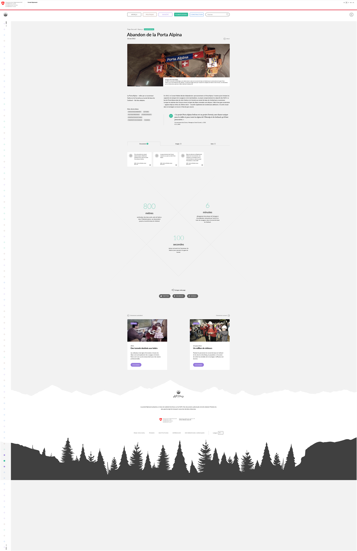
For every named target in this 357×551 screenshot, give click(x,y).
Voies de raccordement (134, 111)
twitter (166, 296)
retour (228, 39)
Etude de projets (146, 114)
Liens (213, 144)
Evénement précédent (136, 315)
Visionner (136, 365)
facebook (179, 296)
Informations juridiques (195, 433)
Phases (151, 433)
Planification (181, 15)
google (193, 296)
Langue (215, 433)
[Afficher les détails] (150, 165)
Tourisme (147, 120)
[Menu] (351, 14)
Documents (143, 144)
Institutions (163, 433)
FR (346, 2)
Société (165, 15)
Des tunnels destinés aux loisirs (144, 348)
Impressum (177, 433)
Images (178, 144)
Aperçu (134, 15)
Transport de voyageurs (135, 120)
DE (344, 2)
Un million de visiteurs (202, 348)
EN (353, 2)
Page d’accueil (131, 29)
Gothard (146, 111)
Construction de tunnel (135, 117)
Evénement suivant (221, 315)
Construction (197, 15)
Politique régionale (133, 114)
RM (351, 2)
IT (348, 2)
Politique (150, 15)
